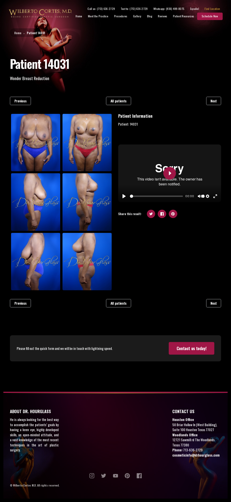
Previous (20, 100)
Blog (149, 16)
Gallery (137, 16)
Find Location (212, 9)
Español (194, 9)
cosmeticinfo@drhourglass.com (195, 454)
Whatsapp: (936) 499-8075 (168, 9)
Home (79, 16)
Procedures (120, 16)
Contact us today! (192, 348)
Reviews (162, 16)
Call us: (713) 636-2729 (101, 9)
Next (213, 100)
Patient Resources (183, 16)
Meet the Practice (98, 16)
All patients (119, 100)
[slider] (156, 196)
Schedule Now (210, 16)
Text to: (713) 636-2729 (134, 9)
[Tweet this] (151, 214)
